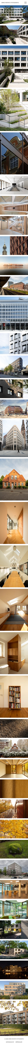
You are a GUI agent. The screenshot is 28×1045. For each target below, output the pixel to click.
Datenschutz (10, 1042)
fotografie (10, 2)
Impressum (18, 1042)
